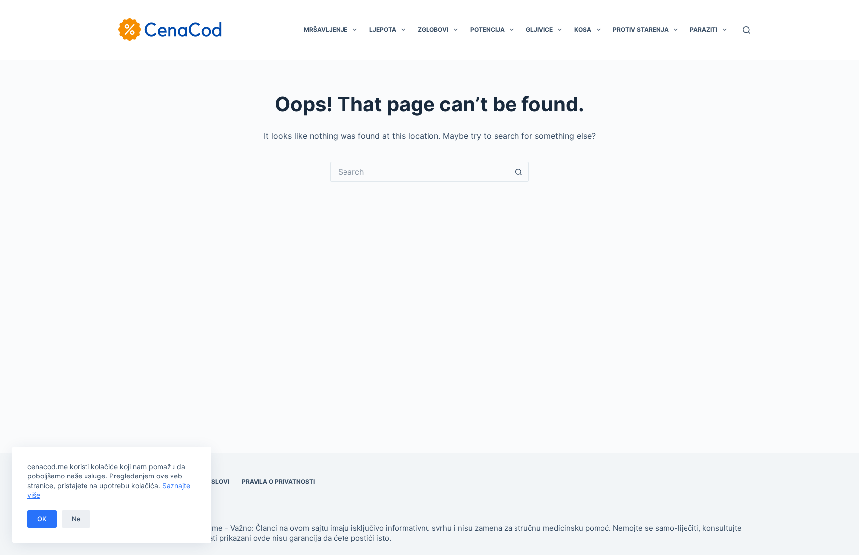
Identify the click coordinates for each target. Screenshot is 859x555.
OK (42, 519)
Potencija (487, 29)
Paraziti (703, 29)
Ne (76, 519)
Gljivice (539, 29)
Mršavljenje (325, 29)
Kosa (582, 29)
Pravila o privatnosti (278, 481)
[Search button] (519, 172)
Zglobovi (433, 29)
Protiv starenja (641, 29)
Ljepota (382, 29)
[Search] (746, 30)
